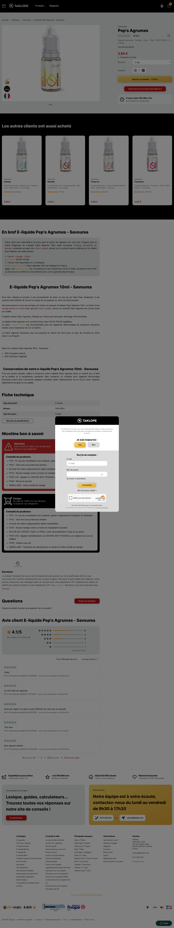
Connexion (87, 485)
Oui (80, 445)
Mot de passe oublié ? (87, 490)
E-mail (69, 459)
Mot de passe (72, 470)
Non (93, 445)
